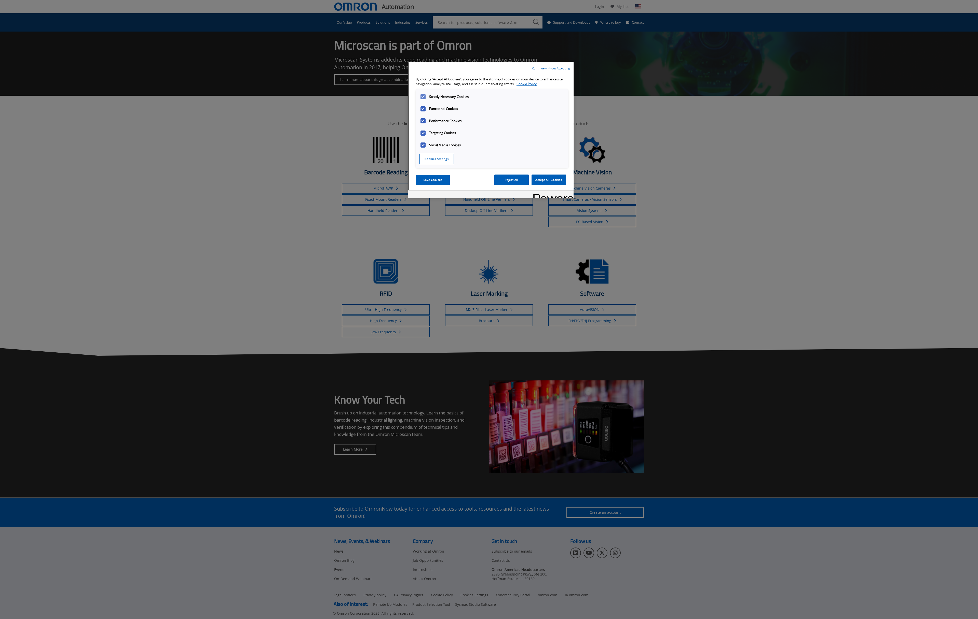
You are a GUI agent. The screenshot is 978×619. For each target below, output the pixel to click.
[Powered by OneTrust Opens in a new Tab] (551, 195)
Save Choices (433, 180)
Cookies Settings (437, 159)
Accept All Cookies (548, 180)
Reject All (511, 180)
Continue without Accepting (551, 68)
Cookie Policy (527, 84)
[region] (491, 130)
